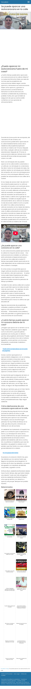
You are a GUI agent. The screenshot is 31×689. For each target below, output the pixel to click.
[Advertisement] (15, 46)
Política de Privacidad (6, 674)
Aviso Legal (17, 674)
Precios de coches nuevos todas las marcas (18, 684)
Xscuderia (4, 2)
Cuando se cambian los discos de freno (14, 680)
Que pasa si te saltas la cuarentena (10, 679)
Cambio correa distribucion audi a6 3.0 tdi (13, 681)
